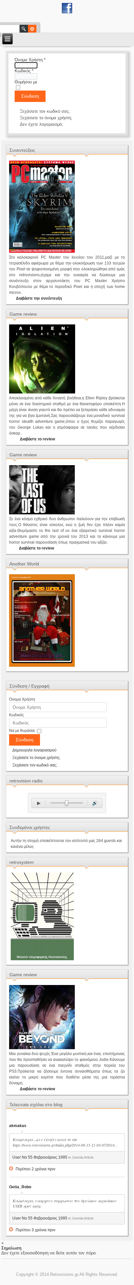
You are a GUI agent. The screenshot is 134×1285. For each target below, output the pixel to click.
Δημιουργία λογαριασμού (34, 750)
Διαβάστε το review (37, 439)
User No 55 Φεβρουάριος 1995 (39, 1157)
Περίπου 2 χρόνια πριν (35, 1169)
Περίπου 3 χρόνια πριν (35, 1230)
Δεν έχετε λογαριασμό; (41, 124)
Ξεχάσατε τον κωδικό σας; (45, 111)
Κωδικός (24, 70)
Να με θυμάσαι (22, 730)
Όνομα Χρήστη (30, 59)
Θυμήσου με (26, 81)
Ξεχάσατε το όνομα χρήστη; (46, 117)
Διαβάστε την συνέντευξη (39, 298)
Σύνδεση (30, 96)
